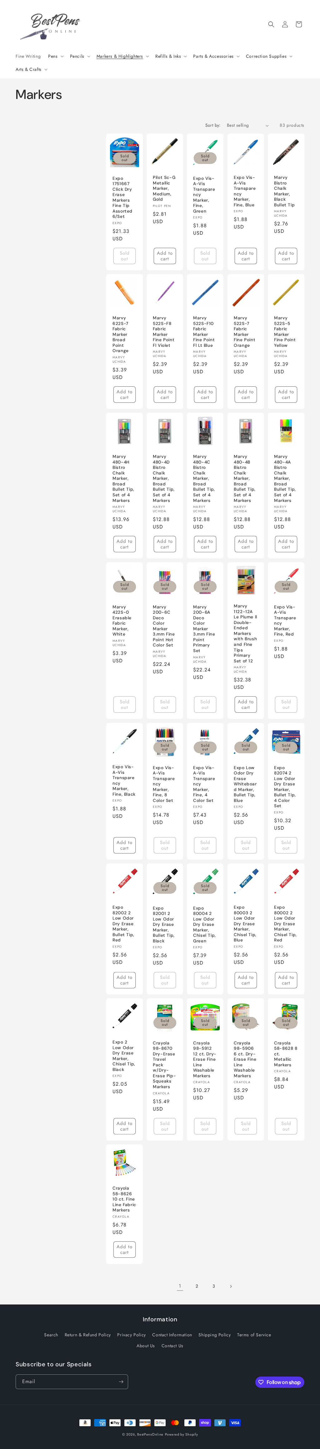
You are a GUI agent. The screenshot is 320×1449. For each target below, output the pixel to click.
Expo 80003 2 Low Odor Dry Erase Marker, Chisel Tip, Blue (245, 924)
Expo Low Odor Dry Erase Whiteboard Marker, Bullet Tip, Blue (245, 784)
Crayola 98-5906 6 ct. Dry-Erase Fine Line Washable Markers (245, 1059)
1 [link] (180, 1285)
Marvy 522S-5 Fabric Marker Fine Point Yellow (285, 332)
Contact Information (172, 1335)
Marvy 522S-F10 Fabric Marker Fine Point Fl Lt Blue (204, 332)
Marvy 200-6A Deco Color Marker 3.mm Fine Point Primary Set (204, 628)
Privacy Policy (131, 1335)
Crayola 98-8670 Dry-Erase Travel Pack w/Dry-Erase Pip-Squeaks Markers (164, 1064)
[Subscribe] (121, 1381)
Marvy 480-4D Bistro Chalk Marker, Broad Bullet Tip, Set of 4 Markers (164, 478)
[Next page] (231, 1286)
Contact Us (172, 1346)
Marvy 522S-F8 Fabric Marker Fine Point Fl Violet (163, 332)
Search (51, 1335)
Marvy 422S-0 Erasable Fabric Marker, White (122, 620)
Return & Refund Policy (88, 1335)
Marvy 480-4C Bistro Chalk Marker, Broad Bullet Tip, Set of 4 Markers (204, 478)
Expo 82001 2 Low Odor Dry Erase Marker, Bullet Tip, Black (164, 924)
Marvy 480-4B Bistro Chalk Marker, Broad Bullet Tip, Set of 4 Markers (245, 478)
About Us (146, 1346)
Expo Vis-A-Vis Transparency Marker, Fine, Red (285, 620)
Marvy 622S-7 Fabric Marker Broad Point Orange (120, 335)
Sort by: (213, 125)
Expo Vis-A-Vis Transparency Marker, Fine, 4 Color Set (204, 784)
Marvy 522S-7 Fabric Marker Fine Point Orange (244, 332)
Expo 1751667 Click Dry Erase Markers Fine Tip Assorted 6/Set (122, 197)
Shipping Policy (214, 1335)
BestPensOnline (150, 1434)
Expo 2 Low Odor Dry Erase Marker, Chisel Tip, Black (123, 1055)
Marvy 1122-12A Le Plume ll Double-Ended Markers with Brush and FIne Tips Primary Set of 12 (245, 634)
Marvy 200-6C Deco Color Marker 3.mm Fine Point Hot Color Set (164, 626)
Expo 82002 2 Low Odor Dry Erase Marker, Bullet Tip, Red (123, 924)
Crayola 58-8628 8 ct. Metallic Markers (286, 1054)
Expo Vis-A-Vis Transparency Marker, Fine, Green (204, 195)
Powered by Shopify (181, 1434)
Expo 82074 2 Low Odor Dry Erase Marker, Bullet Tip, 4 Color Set (285, 786)
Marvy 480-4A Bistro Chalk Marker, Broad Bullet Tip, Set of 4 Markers (285, 478)
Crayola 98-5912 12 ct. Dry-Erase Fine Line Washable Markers (205, 1059)
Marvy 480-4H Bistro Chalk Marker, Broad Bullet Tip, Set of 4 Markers (123, 478)
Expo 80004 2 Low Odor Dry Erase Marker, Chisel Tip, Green (204, 924)
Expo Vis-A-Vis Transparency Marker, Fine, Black (124, 780)
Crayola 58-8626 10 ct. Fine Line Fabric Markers (124, 1199)
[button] (55, 56)
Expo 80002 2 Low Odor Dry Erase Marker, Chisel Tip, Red (285, 924)
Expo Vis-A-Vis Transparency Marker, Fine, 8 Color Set (164, 784)
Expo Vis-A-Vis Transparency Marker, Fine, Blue (245, 191)
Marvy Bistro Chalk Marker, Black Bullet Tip (284, 191)
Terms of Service (254, 1335)
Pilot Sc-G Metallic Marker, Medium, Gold (164, 188)
